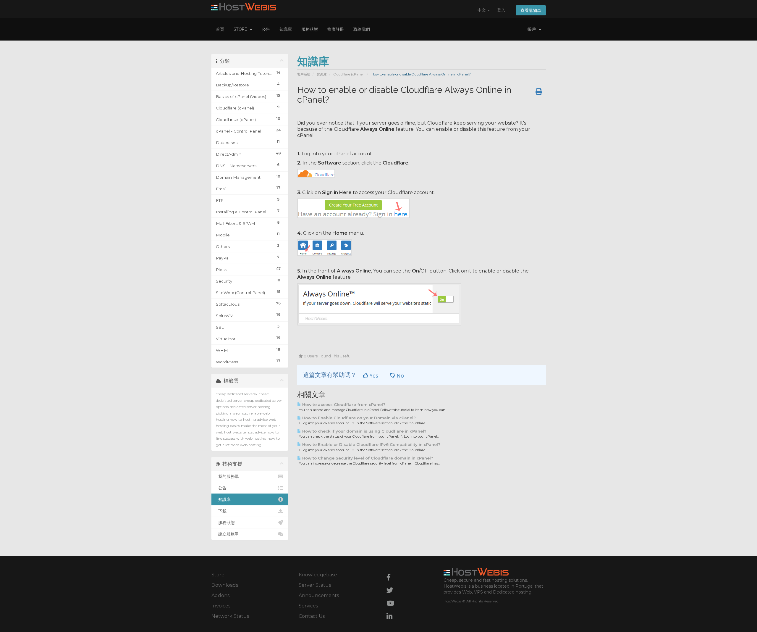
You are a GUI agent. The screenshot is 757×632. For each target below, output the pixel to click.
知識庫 (285, 29)
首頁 (220, 29)
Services (308, 606)
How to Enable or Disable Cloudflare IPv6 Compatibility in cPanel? (370, 444)
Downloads (224, 585)
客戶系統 (303, 74)
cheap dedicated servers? (237, 394)
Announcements (319, 595)
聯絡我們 (361, 29)
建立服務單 (227, 534)
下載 (221, 511)
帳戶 (533, 29)
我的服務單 (227, 476)
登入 (501, 10)
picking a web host (232, 413)
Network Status (230, 616)
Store (241, 29)
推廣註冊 (335, 29)
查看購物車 (530, 10)
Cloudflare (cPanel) (349, 74)
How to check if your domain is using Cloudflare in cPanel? (363, 431)
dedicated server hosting (250, 406)
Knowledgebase (318, 575)
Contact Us (312, 616)
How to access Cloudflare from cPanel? (343, 404)
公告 (266, 29)
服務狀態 (309, 29)
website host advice (249, 432)
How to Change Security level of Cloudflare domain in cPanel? (367, 458)
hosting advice (255, 419)
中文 (482, 10)
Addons (220, 595)
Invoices (220, 606)
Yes (373, 375)
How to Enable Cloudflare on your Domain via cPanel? (358, 417)
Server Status (315, 585)
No (399, 375)
